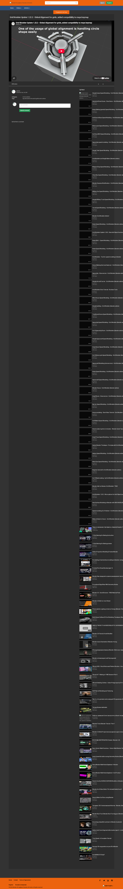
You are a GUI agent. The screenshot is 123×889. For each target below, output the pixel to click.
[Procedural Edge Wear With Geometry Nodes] (85, 587)
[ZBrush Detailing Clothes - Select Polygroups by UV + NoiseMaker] (85, 685)
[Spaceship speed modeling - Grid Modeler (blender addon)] (85, 144)
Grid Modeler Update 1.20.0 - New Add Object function (107, 232)
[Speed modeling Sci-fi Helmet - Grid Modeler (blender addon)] (85, 513)
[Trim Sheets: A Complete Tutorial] (85, 841)
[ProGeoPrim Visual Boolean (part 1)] (85, 570)
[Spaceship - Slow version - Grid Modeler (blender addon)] (85, 275)
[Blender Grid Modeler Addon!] (85, 218)
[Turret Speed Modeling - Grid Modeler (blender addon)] (85, 210)
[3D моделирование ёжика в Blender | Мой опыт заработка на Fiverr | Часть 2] (85, 652)
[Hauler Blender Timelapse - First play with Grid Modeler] (85, 447)
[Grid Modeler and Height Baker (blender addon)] (85, 161)
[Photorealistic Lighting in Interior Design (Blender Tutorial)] (85, 611)
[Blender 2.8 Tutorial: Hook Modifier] (85, 636)
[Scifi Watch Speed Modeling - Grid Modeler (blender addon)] (85, 423)
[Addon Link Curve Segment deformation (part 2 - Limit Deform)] (85, 832)
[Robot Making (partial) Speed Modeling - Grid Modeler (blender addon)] (85, 112)
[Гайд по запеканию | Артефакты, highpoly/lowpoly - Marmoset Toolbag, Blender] (85, 529)
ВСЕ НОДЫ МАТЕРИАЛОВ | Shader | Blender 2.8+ (106, 740)
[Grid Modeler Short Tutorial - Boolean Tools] (85, 292)
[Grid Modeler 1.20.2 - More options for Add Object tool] (85, 497)
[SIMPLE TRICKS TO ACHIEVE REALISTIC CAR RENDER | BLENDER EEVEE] (85, 628)
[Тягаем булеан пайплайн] (85, 710)
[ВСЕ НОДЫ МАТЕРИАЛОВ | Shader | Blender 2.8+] (85, 742)
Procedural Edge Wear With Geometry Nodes (105, 584)
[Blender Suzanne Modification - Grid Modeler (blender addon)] (85, 185)
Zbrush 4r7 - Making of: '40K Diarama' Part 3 (104, 674)
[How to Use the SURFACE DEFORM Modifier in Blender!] (85, 783)
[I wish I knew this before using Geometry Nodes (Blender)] (85, 759)
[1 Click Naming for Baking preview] (85, 546)
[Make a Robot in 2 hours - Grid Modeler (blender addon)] (85, 521)
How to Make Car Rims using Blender (102, 797)
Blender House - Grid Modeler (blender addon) (105, 388)
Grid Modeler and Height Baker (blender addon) (105, 158)
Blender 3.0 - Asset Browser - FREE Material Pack (106, 592)
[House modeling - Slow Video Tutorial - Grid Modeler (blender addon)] (85, 415)
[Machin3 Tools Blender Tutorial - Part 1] (85, 726)
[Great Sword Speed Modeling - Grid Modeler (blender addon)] (85, 349)
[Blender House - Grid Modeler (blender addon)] (85, 390)
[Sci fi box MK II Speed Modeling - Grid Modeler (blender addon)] (85, 136)
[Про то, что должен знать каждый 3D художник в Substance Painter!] (85, 701)
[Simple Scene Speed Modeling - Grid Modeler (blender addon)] (85, 95)
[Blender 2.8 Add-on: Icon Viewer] (85, 603)
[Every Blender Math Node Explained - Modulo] (85, 767)
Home (12, 8)
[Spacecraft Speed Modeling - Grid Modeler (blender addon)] (85, 382)
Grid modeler (26, 97)
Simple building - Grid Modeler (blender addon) (105, 306)
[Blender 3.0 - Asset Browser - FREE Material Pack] (85, 595)
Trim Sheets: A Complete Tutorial (101, 838)
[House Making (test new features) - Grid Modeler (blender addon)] (85, 267)
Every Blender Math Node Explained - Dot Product (106, 773)
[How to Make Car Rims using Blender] (85, 800)
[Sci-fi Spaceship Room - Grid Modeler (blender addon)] (85, 333)
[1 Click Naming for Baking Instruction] (85, 538)
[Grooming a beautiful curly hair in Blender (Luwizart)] (85, 824)
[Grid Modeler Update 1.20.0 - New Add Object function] (85, 235)
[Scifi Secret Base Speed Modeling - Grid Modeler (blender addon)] (85, 120)
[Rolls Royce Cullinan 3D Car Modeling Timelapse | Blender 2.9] (85, 619)
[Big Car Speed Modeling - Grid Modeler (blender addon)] (85, 406)
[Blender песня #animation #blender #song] (85, 644)
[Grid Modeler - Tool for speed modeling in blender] (85, 259)
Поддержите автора (61, 12)
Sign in (102, 3)
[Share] (107, 84)
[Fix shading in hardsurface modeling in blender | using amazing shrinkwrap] (85, 562)
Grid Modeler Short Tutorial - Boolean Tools (105, 289)
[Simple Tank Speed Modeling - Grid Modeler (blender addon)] (85, 153)
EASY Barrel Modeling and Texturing (102, 691)
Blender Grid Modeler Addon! (100, 216)
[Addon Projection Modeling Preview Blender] (85, 554)
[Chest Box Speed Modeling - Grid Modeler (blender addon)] (85, 177)
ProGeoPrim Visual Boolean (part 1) (102, 568)
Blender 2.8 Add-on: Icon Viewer (101, 601)
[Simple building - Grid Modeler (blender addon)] (85, 308)
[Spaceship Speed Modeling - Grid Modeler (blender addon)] (85, 325)
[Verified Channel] (20, 91)
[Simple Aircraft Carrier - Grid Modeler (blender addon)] (85, 284)
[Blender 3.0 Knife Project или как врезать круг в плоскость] (85, 734)
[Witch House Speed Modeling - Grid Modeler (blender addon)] (85, 300)
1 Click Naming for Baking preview (102, 543)
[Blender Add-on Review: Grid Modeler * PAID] (85, 488)
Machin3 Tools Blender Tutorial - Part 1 (103, 723)
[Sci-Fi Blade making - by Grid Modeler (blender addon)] (85, 480)
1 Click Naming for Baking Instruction (103, 535)
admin (18, 91)
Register (109, 3)
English (110, 885)
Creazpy (96, 717)
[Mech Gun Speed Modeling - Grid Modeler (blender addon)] (85, 464)
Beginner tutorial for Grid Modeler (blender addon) (106, 470)
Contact (16, 880)
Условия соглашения (20, 884)
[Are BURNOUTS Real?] (85, 857)
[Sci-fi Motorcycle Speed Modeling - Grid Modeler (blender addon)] (85, 357)
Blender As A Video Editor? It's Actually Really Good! (107, 789)
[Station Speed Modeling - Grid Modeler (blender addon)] (85, 456)
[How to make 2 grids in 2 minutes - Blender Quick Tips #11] (85, 431)
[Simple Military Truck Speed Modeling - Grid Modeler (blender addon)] (85, 202)
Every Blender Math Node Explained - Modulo (105, 764)
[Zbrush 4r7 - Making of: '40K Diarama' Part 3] (85, 677)
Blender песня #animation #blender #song (104, 641)
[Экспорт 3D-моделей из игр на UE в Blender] (85, 849)
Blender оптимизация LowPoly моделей (104, 658)
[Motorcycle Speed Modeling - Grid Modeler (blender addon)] (85, 128)
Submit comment (24, 110)
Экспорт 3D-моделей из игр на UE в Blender (105, 846)
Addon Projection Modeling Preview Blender (105, 551)
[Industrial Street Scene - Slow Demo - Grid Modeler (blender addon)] (85, 103)
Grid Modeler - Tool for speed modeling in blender (106, 257)
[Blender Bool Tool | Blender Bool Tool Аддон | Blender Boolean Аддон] (85, 816)
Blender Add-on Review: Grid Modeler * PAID (105, 486)
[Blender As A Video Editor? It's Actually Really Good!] (85, 791)
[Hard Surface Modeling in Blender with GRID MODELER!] (85, 505)
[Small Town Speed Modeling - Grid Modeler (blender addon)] (85, 439)
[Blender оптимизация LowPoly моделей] (85, 660)
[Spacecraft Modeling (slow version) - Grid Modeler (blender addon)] (85, 366)
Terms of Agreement (25, 880)
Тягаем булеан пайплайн (99, 707)
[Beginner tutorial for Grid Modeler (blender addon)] (85, 472)
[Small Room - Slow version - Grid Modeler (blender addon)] (85, 398)
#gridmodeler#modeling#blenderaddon (34, 98)
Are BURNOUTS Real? (98, 854)
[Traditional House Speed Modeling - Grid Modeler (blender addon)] (85, 316)
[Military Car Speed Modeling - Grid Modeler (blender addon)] (85, 194)
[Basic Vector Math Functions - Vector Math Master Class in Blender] (85, 750)
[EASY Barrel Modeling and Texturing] (85, 693)
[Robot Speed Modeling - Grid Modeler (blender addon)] (85, 226)
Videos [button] (18, 8)
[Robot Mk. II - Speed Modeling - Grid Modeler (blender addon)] (85, 243)
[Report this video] (111, 84)
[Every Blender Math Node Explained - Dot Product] (85, 775)
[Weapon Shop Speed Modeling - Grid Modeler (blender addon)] (85, 169)
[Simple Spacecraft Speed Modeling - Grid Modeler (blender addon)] (85, 341)
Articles (26, 8)
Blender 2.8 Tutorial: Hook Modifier (102, 633)
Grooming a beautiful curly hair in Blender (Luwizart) (107, 822)
